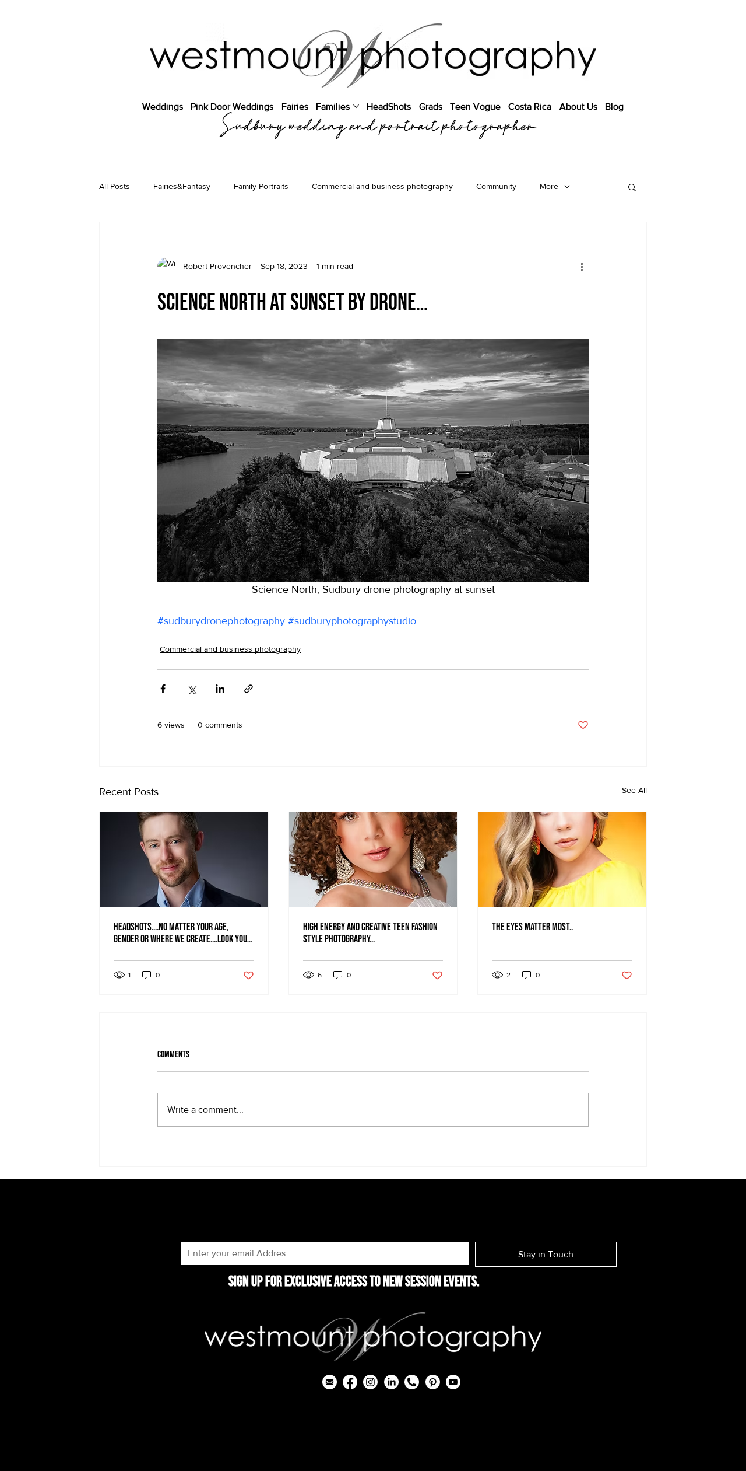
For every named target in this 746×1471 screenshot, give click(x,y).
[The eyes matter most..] (562, 859)
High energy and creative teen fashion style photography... (370, 933)
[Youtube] (453, 1382)
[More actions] (582, 267)
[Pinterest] (432, 1382)
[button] (632, 186)
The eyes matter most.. (532, 927)
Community (496, 186)
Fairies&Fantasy (181, 186)
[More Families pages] (356, 106)
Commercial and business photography (382, 186)
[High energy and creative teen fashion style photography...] (373, 859)
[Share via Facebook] (162, 688)
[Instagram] (370, 1382)
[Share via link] (248, 688)
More (549, 186)
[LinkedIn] (391, 1382)
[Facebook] (350, 1382)
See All (634, 790)
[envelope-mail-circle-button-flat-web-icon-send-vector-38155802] (329, 1382)
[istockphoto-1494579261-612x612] (411, 1382)
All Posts (114, 186)
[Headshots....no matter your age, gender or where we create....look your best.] (184, 859)
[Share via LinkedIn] (220, 688)
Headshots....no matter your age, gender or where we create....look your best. (182, 933)
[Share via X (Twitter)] (191, 688)
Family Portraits (261, 186)
